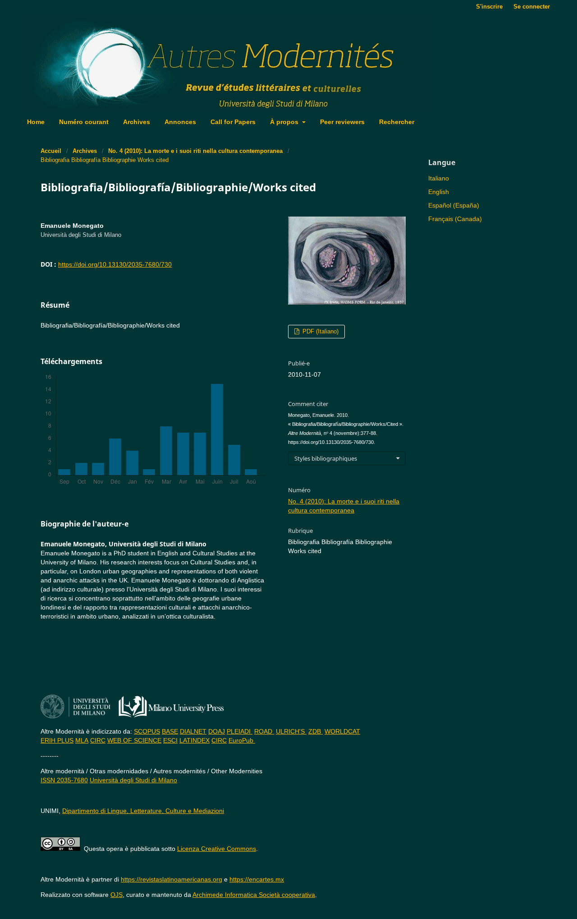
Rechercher (396, 121)
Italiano (438, 178)
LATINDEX (194, 740)
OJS (116, 894)
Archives (136, 121)
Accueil (51, 151)
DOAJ (216, 731)
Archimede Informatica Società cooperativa (253, 894)
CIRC (97, 740)
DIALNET (193, 731)
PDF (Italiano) (320, 331)
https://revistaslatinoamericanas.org (171, 879)
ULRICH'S (291, 731)
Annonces (180, 121)
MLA (81, 740)
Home (36, 121)
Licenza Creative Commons (216, 848)
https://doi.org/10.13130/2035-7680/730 (115, 264)
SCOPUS (147, 731)
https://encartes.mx (256, 879)
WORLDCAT (342, 731)
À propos (285, 121)
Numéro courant (84, 121)
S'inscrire (489, 6)
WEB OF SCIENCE (134, 740)
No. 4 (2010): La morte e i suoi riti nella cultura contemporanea (195, 151)
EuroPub (242, 740)
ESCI (170, 740)
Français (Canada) (455, 218)
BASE (170, 731)
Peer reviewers (342, 121)
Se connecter (531, 6)
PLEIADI (239, 731)
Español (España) (453, 205)
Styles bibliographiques (325, 458)
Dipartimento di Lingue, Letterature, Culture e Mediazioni (143, 810)
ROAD (264, 731)
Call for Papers (233, 121)
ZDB (315, 731)
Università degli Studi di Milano (133, 780)
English (438, 191)
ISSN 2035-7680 (64, 780)
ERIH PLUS (57, 740)
